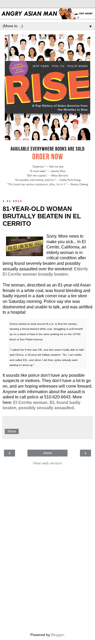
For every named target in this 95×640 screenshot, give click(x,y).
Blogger (57, 635)
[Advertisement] (47, 547)
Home (47, 453)
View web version (47, 463)
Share (11, 431)
